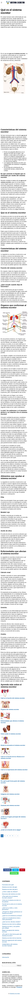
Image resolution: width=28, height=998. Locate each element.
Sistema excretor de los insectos (11, 938)
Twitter (15, 870)
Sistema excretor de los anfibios (11, 924)
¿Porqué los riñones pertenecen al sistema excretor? (12, 912)
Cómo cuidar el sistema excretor (11, 734)
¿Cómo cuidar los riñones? (10, 891)
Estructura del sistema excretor (11, 894)
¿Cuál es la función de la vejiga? (11, 830)
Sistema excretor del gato (9, 887)
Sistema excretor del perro (10, 889)
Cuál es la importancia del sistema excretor (14, 769)
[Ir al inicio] (15, 4)
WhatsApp (14, 873)
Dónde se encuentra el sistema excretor (13, 745)
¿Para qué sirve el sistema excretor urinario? (10, 897)
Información (5, 957)
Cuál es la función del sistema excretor (13, 698)
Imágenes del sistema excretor (10, 794)
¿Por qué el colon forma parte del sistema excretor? (11, 934)
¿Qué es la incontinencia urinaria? (12, 915)
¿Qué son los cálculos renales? (11, 922)
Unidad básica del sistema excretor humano (9, 944)
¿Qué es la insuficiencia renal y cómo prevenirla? (11, 918)
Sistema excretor (15, 993)
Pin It (22, 870)
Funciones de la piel (8, 884)
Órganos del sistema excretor (10, 709)
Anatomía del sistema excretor (10, 805)
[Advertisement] (14, 40)
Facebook (7, 870)
